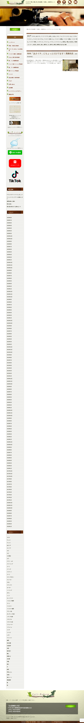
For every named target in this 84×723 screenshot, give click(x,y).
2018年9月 (9, 447)
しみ (70, 36)
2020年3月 (9, 402)
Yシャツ (9, 542)
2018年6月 (9, 455)
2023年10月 (9, 296)
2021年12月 (9, 346)
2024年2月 (9, 286)
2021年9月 (9, 354)
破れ (8, 664)
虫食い (8, 674)
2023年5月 (9, 310)
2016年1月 (9, 526)
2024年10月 (9, 267)
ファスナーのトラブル (38, 39)
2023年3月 (9, 315)
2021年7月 (9, 360)
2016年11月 (9, 505)
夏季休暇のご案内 (11, 201)
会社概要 (11, 87)
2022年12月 (9, 320)
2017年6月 (9, 486)
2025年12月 (9, 236)
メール (75, 4)
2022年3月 (9, 341)
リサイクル (9, 619)
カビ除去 (9, 555)
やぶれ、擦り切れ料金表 (14, 57)
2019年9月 (9, 418)
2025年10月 (9, 238)
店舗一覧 (64, 4)
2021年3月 (9, 370)
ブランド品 (9, 611)
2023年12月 (9, 291)
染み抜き (71, 41)
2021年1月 (9, 376)
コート (8, 566)
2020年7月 (9, 391)
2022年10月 (9, 323)
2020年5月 (9, 397)
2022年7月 (9, 331)
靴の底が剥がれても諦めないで (14, 206)
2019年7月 (9, 423)
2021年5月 (9, 365)
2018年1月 (9, 468)
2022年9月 (9, 325)
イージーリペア (44, 36)
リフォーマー (10, 624)
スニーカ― (9, 579)
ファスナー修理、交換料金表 (15, 53)
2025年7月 (9, 246)
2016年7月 (9, 515)
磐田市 (45, 44)
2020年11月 (9, 381)
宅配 (67, 41)
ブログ (10, 80)
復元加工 (9, 650)
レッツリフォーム (58, 41)
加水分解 (9, 643)
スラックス (9, 584)
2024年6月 (9, 278)
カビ (8, 550)
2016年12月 (9, 502)
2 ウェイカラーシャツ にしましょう (15, 194)
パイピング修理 (10, 600)
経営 (8, 669)
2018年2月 (9, 465)
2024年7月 (9, 275)
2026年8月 (9, 217)
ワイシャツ (9, 637)
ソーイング (9, 590)
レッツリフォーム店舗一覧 (15, 102)
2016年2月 (9, 523)
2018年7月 (9, 452)
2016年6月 (9, 518)
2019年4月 (9, 431)
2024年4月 (9, 283)
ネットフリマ (10, 598)
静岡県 (58, 44)
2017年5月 (9, 489)
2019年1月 (9, 439)
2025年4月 (9, 251)
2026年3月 (9, 230)
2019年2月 (9, 436)
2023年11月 (9, 294)
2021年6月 (9, 362)
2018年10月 (9, 444)
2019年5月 (9, 428)
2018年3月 (9, 463)
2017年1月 (9, 500)
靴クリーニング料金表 (14, 70)
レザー (8, 635)
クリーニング (10, 563)
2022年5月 (9, 336)
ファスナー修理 (10, 608)
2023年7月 (9, 304)
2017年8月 (9, 481)
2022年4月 (9, 339)
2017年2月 (9, 497)
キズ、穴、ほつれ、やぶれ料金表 (15, 50)
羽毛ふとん (9, 672)
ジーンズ (9, 569)
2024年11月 (9, 265)
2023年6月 (9, 307)
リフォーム (9, 627)
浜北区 (34, 44)
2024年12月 (9, 262)
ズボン (8, 582)
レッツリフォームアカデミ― (15, 91)
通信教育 (9, 680)
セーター (9, 587)
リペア (8, 629)
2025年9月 (9, 241)
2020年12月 (9, 378)
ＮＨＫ (8, 537)
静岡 (55, 44)
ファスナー (9, 606)
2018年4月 (9, 460)
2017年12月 (9, 471)
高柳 (65, 44)
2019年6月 (9, 426)
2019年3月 (9, 434)
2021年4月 (9, 368)
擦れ (8, 653)
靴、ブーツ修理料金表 (14, 67)
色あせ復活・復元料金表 (14, 77)
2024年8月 (9, 273)
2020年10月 (9, 383)
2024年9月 (9, 270)
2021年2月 (9, 373)
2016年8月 (9, 513)
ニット (8, 595)
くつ (61, 36)
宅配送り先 (69, 4)
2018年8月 (9, 449)
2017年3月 (9, 494)
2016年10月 (9, 508)
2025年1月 (9, 259)
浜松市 (38, 44)
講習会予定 (11, 94)
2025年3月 (9, 254)
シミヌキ (74, 36)
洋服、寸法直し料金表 (14, 45)
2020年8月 (9, 389)
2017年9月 (9, 478)
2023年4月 (9, 312)
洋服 (8, 661)
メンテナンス (40, 41)
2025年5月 (9, 249)
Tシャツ (9, 540)
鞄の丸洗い (9, 203)
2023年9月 (9, 299)
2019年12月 (9, 410)
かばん (54, 36)
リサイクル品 (10, 621)
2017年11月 (9, 473)
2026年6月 (9, 222)
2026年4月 (9, 228)
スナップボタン (10, 577)
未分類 (8, 658)
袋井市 (51, 44)
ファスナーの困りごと (49, 39)
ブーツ (8, 603)
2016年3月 (9, 521)
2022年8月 (9, 328)
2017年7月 (9, 484)
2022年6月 (9, 333)
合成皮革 (9, 645)
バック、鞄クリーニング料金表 (15, 64)
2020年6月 (9, 394)
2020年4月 (9, 399)
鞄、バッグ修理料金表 (14, 60)
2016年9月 (9, 510)
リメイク (11, 74)
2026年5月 (9, 225)
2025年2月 (9, 257)
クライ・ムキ (10, 561)
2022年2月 (9, 344)
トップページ (12, 42)
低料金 (64, 41)
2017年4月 (9, 492)
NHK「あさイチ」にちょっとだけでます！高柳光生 (50, 53)
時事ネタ (9, 656)
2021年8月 (9, 357)
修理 (8, 640)
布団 (8, 648)
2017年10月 (9, 476)
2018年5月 (9, 457)
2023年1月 (9, 317)
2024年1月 (9, 288)
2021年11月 (9, 349)
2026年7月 (9, 220)
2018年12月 (9, 442)
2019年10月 (9, 415)
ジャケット (9, 571)
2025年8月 (9, 244)
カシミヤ (9, 548)
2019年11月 (9, 412)
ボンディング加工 (11, 614)
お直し (50, 36)
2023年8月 (9, 302)
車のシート (9, 677)
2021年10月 (9, 352)
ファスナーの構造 (59, 39)
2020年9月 (9, 386)
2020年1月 (9, 407)
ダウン (8, 592)
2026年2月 (9, 233)
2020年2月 (9, 405)
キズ (8, 558)
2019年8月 (9, 420)
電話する (59, 4)
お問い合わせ (12, 84)
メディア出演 (10, 616)
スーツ (8, 574)
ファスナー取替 (32, 41)
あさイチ (9, 545)
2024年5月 (9, 280)
